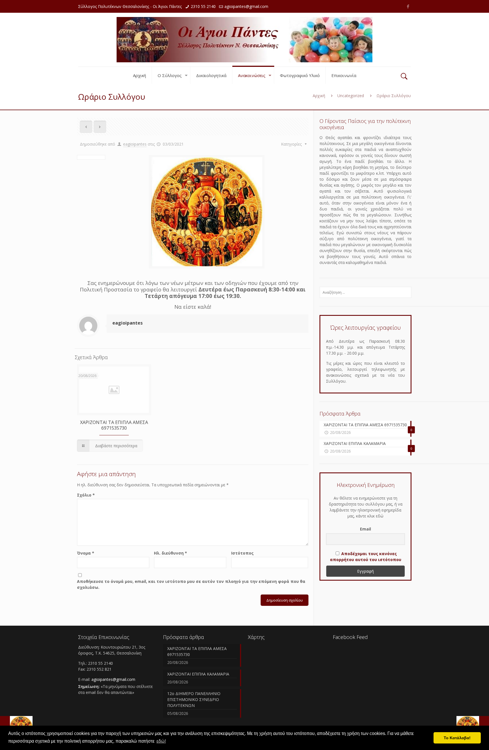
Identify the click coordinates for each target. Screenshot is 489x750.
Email (365, 529)
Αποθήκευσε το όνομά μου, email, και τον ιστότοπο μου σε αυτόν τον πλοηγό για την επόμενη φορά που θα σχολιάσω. (191, 584)
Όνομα (85, 553)
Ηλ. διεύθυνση (170, 553)
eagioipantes (135, 144)
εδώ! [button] (161, 741)
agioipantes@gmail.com (246, 6)
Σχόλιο (86, 495)
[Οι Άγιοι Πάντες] (244, 40)
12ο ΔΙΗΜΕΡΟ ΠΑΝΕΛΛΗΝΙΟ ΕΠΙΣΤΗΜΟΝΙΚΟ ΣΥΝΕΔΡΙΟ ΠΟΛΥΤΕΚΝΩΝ (193, 699)
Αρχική (319, 95)
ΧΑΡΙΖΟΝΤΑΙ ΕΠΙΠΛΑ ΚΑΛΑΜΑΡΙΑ (198, 674)
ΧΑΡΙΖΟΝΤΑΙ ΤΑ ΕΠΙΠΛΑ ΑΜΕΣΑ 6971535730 (114, 425)
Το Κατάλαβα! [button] (457, 738)
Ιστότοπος (242, 553)
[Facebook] (408, 6)
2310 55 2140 (203, 6)
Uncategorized (350, 95)
